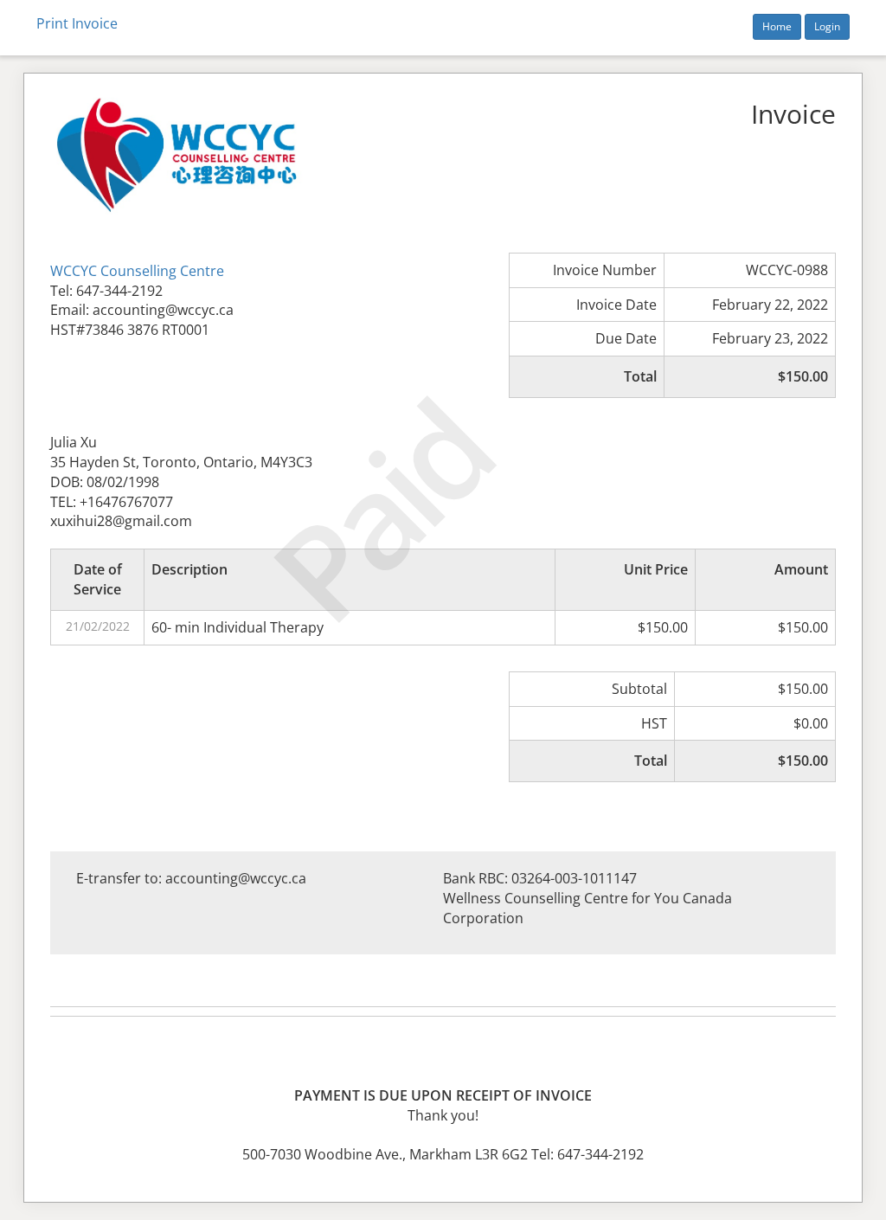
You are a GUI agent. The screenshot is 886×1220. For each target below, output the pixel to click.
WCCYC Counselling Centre (137, 270)
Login (827, 26)
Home (777, 26)
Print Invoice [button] (77, 23)
